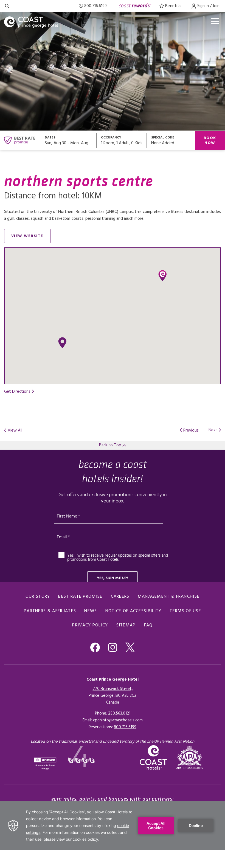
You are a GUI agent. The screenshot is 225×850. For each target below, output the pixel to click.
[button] (62, 343)
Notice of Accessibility (133, 611)
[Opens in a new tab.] (189, 757)
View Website (30, 237)
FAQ (148, 625)
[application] (112, 825)
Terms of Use (185, 611)
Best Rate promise (80, 596)
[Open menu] (215, 21)
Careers (120, 596)
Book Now (210, 140)
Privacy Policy (90, 625)
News (90, 611)
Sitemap (126, 625)
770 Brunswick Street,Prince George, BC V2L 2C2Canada (112, 696)
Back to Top (110, 445)
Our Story (38, 596)
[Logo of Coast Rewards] (135, 6)
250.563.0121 (119, 713)
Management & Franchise (169, 596)
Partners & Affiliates (50, 611)
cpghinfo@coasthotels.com (118, 720)
